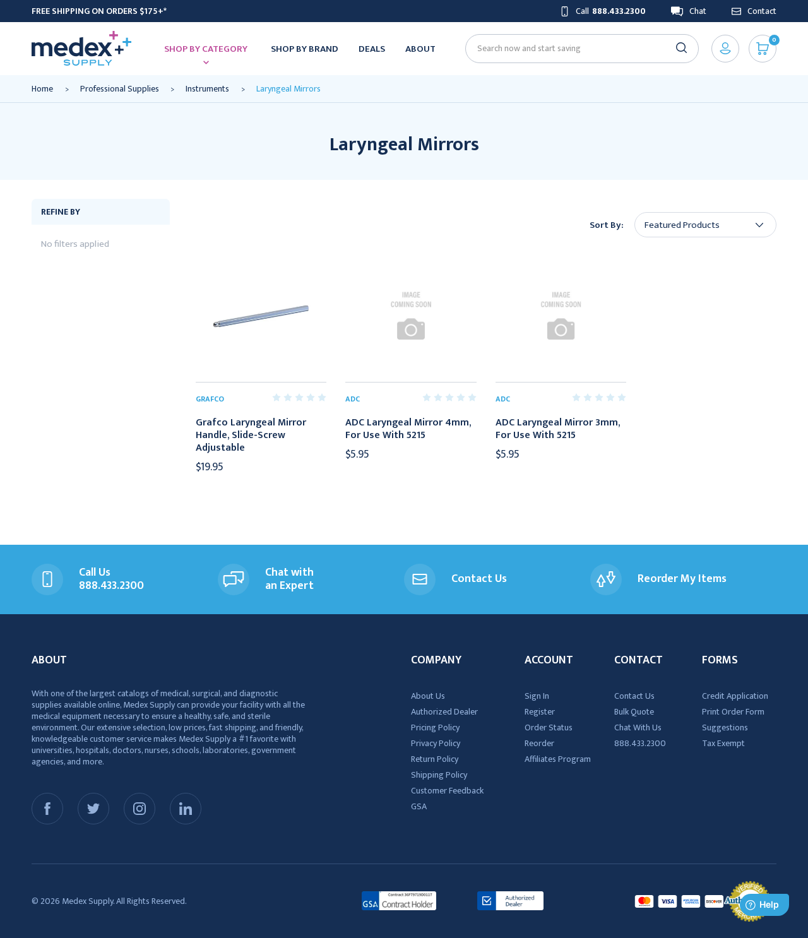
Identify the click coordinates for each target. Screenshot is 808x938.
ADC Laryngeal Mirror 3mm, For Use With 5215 (558, 429)
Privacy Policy (435, 743)
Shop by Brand (304, 49)
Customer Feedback (447, 790)
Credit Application (735, 696)
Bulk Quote (634, 711)
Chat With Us (638, 727)
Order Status (549, 727)
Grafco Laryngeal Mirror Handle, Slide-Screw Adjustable (251, 435)
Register (540, 711)
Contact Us (634, 696)
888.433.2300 (640, 743)
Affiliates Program (558, 759)
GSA (419, 806)
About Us (428, 696)
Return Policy (434, 759)
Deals (372, 49)
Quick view (261, 316)
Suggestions (725, 727)
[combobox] (576, 48)
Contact (761, 11)
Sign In (537, 696)
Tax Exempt (723, 743)
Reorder (539, 743)
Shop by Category (205, 49)
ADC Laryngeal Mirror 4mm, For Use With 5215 (408, 429)
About (420, 49)
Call (611, 11)
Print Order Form (733, 711)
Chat (697, 11)
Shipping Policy (439, 775)
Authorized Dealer (444, 711)
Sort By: (607, 225)
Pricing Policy (435, 727)
